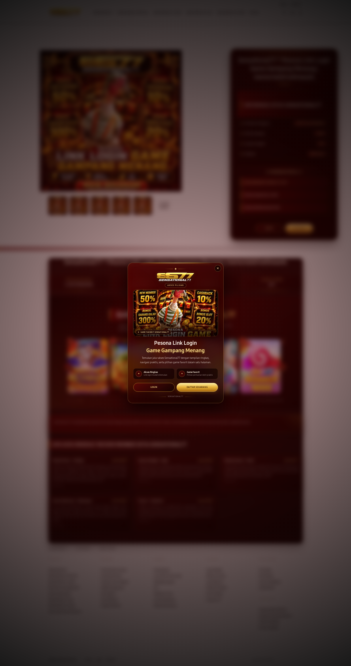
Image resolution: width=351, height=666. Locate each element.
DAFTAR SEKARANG (197, 387)
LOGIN (153, 387)
